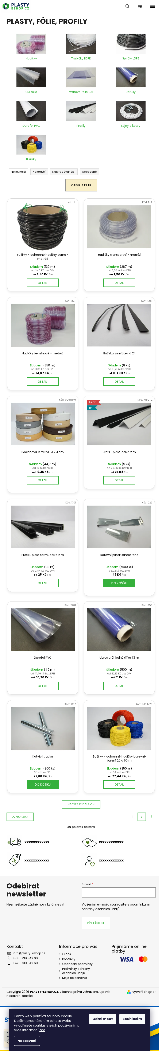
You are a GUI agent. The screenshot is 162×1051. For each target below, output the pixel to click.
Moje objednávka (74, 978)
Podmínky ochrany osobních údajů (76, 971)
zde (42, 1030)
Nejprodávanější (63, 172)
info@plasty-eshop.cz (29, 953)
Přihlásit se (96, 923)
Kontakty (68, 959)
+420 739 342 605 (26, 958)
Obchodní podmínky (77, 964)
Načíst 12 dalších (81, 804)
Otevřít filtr (81, 185)
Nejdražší (39, 172)
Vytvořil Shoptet (144, 992)
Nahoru (22, 817)
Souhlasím (132, 1018)
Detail (42, 283)
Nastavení (27, 1040)
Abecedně (89, 172)
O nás (66, 954)
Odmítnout (102, 1018)
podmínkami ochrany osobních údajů (116, 906)
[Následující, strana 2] (142, 817)
